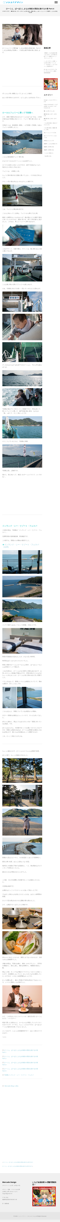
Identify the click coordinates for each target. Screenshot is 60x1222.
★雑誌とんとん (47, 140)
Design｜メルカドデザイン (50, 100)
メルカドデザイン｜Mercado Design (27, 1216)
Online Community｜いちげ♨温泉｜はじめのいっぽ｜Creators (51, 106)
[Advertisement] (22, 71)
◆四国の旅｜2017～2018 (16, 11)
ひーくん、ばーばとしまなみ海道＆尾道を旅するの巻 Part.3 (18, 1162)
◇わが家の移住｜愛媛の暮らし (30, 11)
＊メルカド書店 (47, 153)
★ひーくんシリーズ (42, 11)
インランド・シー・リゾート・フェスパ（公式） (20, 545)
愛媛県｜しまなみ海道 (52, 11)
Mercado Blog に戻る (11, 1086)
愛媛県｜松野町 (47, 150)
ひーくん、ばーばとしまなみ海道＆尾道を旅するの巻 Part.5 (17, 1166)
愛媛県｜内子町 (47, 146)
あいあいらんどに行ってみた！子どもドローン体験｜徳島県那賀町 (50, 71)
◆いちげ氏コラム (48, 111)
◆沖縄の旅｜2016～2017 (50, 118)
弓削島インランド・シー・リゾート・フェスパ (19, 1075)
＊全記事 (30, 12)
